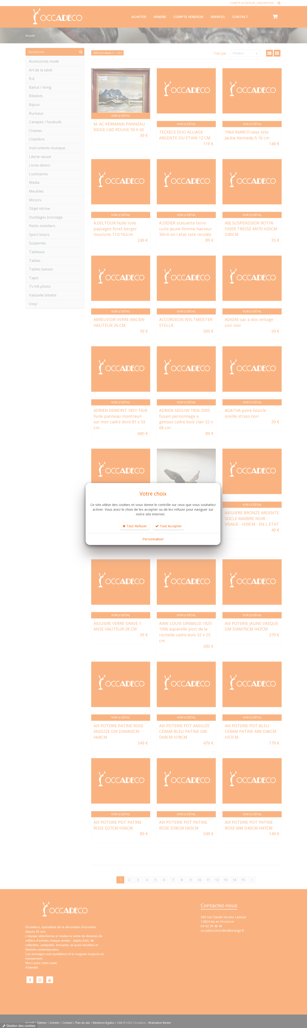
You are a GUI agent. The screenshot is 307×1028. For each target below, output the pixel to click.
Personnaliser (153, 539)
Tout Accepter (170, 526)
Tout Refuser (136, 526)
